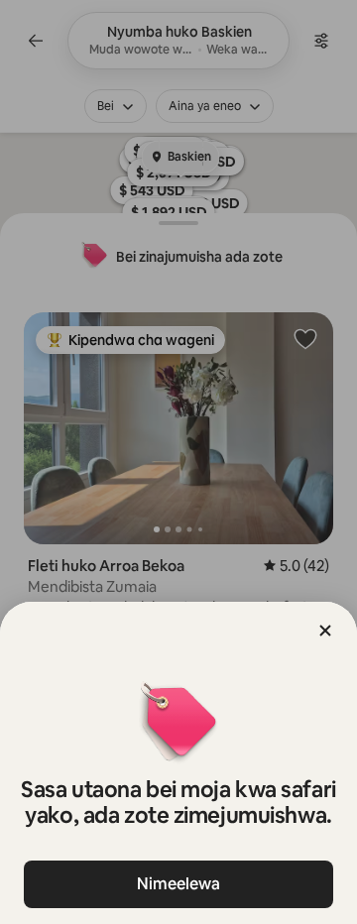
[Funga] (325, 630)
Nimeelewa (178, 883)
